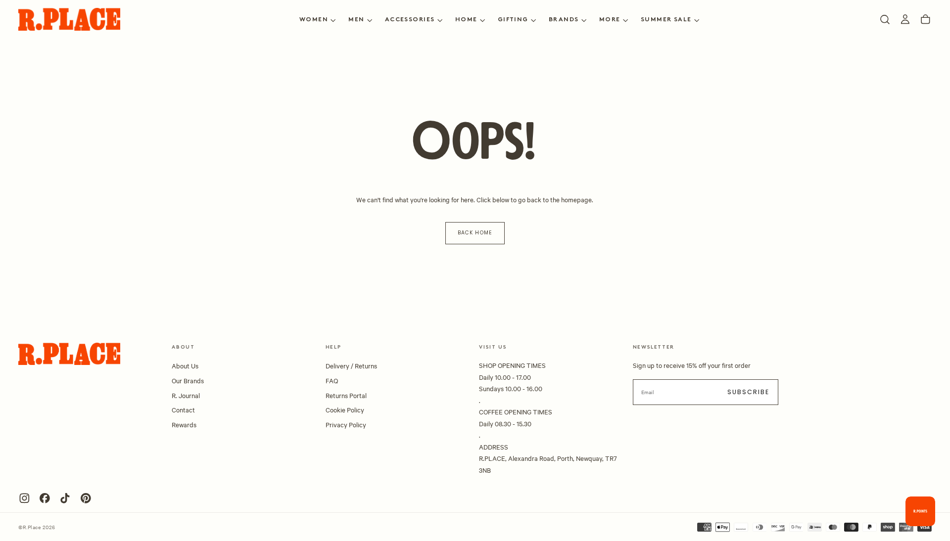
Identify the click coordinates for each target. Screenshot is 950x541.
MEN (356, 20)
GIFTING (513, 20)
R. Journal (186, 395)
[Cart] (925, 19)
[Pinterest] (86, 498)
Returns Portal (346, 395)
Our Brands (188, 380)
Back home (475, 232)
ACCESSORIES (410, 20)
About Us (185, 365)
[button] (885, 19)
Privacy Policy (346, 424)
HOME (466, 20)
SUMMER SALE (666, 20)
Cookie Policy (345, 409)
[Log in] (905, 19)
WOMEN (313, 20)
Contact (183, 409)
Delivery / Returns (351, 365)
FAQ (332, 380)
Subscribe (748, 392)
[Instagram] (24, 498)
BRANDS (564, 20)
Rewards (184, 424)
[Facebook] (45, 498)
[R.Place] (69, 354)
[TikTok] (65, 498)
